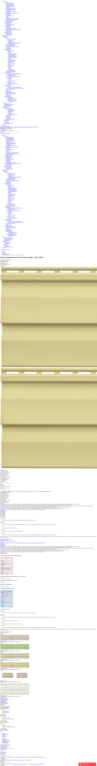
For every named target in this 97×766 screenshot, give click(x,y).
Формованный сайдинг (10, 4)
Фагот (9, 64)
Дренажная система (7, 166)
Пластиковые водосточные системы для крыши (12, 29)
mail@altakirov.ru (7, 707)
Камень (9, 52)
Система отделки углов (10, 20)
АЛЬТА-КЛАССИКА (12, 39)
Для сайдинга (8, 23)
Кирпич (9, 59)
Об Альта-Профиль (11, 109)
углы (3, 131)
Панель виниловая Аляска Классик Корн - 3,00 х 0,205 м (10, 660)
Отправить (2, 758)
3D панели (8, 17)
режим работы (2, 128)
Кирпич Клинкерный (12, 60)
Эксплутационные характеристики (12, 46)
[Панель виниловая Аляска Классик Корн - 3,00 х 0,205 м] (14, 658)
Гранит (9, 186)
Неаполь (9, 67)
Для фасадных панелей (10, 24)
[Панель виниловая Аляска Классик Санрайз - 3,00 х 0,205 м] (14, 667)
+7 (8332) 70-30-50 (10, 130)
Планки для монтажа (10, 15)
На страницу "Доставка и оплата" (6, 539)
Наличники (10, 78)
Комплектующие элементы (11, 9)
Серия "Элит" (8, 31)
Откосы (9, 79)
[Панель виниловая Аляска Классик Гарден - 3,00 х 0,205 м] (14, 649)
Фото (9, 81)
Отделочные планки (12, 80)
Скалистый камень (11, 63)
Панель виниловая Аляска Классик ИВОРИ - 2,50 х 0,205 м (10, 681)
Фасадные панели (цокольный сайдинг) (11, 147)
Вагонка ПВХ (8, 26)
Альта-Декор (8, 10)
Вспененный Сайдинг (8, 21)
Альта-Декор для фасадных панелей (12, 18)
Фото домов (8, 47)
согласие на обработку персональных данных (25, 491)
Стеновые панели (7, 25)
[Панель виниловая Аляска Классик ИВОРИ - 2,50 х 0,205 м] (14, 679)
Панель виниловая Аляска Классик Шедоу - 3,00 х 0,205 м (10, 641)
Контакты (4, 124)
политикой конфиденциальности (45, 491)
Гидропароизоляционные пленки (14, 76)
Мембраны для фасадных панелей (12, 19)
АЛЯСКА (10, 40)
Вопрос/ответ (10, 111)
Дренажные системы (8, 91)
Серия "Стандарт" (9, 30)
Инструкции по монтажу (12, 114)
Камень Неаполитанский (12, 54)
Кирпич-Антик (11, 61)
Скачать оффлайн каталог (4, 126)
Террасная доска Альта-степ (11, 99)
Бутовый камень (11, 185)
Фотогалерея (10, 110)
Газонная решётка (9, 97)
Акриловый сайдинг (10, 138)
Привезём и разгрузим (14, 542)
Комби (9, 62)
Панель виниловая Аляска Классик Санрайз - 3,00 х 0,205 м (10, 669)
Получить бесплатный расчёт (5, 492)
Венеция (9, 66)
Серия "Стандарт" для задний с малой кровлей (16, 88)
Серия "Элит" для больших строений (14, 87)
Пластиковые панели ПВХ (11, 28)
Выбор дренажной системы (11, 92)
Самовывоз (37, 542)
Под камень (8, 14)
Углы (7, 16)
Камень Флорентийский (12, 56)
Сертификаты (8, 48)
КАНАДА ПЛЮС (11, 175)
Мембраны (8, 12)
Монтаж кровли (7, 106)
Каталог (3, 1)
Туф (9, 68)
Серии (7, 38)
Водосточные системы (8, 85)
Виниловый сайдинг (10, 137)
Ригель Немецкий (11, 204)
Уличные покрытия (7, 32)
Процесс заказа (3, 516)
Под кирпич (8, 13)
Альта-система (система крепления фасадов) (14, 73)
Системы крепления (7, 157)
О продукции (4, 36)
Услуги (3, 102)
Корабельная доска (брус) (10, 8)
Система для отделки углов (11, 11)
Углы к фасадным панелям (11, 205)
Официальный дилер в (5, 127)
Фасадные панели (7, 49)
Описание (2, 503)
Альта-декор (8, 77)
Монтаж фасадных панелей (9, 104)
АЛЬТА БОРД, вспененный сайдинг (14, 42)
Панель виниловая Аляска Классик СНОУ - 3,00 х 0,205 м (10, 696)
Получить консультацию (4, 708)
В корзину (2, 485)
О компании (4, 107)
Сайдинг (5, 2)
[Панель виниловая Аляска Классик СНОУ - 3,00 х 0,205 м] (14, 694)
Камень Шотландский (12, 57)
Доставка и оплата (5, 35)
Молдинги (8, 27)
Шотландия (10, 69)
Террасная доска (9, 34)
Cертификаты (10, 113)
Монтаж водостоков (7, 105)
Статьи (9, 112)
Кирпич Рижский (11, 195)
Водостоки (4, 740)
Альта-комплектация (10, 75)
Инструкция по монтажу (10, 44)
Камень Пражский (11, 55)
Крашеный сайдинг (9, 5)
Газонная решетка (9, 33)
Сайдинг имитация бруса (10, 6)
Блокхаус (8, 7)
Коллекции (8, 50)
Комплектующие (7, 72)
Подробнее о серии (3, 510)
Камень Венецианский (12, 53)
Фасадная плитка (11, 65)
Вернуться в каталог (4, 702)
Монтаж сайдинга (7, 103)
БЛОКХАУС (10, 176)
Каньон (9, 58)
